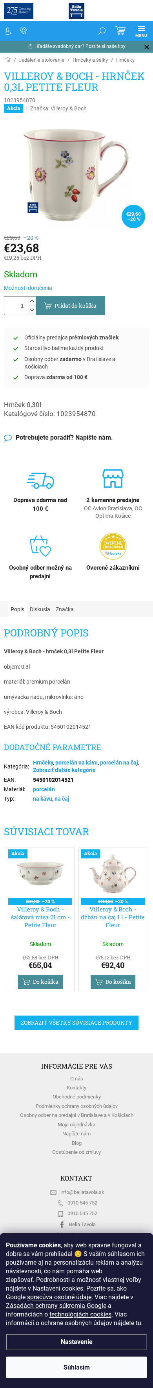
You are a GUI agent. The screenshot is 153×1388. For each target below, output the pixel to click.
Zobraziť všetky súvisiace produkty (76, 1022)
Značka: (58, 108)
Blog (77, 1143)
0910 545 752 (82, 1203)
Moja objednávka (76, 1125)
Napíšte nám (76, 1134)
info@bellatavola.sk (82, 1192)
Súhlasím (77, 1367)
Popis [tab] (17, 609)
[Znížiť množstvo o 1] (32, 310)
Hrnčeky (43, 762)
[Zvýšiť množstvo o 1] (32, 301)
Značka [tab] (65, 609)
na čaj (62, 799)
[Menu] (141, 31)
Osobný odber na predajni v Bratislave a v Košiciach (76, 1115)
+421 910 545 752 (23, 31)
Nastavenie (77, 1342)
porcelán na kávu (76, 762)
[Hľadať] (102, 31)
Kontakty (76, 1088)
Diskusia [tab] (40, 609)
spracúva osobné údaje (59, 1297)
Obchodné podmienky (77, 1097)
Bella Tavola (82, 1224)
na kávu (42, 799)
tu (138, 1323)
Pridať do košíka (76, 305)
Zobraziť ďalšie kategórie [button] (64, 770)
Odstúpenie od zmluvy (76, 1152)
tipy (122, 46)
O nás (76, 1079)
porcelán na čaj (119, 762)
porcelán (44, 789)
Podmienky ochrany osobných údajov (77, 1106)
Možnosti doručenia (28, 288)
